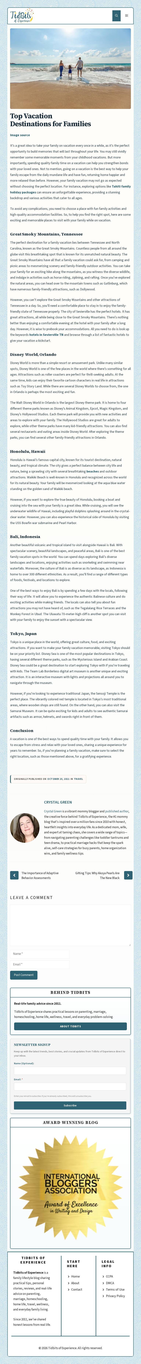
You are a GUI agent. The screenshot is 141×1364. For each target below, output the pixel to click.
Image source (20, 135)
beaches (92, 471)
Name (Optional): (24, 1063)
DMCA (110, 1283)
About (75, 1283)
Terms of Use (115, 1289)
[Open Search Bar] (116, 15)
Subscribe (70, 1105)
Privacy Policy (115, 1296)
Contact (76, 1289)
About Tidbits (70, 1026)
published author (116, 811)
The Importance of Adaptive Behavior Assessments (40, 875)
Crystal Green (58, 802)
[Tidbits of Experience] (23, 16)
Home (75, 1276)
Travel (78, 779)
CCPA (109, 1276)
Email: (18, 1079)
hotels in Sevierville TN (46, 334)
